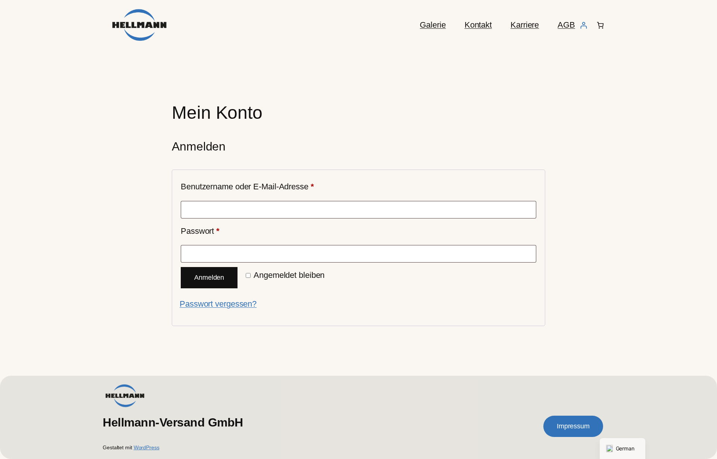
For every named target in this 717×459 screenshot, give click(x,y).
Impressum (573, 426)
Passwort (220, 231)
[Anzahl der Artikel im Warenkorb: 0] (600, 25)
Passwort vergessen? (218, 303)
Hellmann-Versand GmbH (173, 422)
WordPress (146, 447)
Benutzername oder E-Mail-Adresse (267, 186)
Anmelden (209, 277)
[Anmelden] (583, 25)
